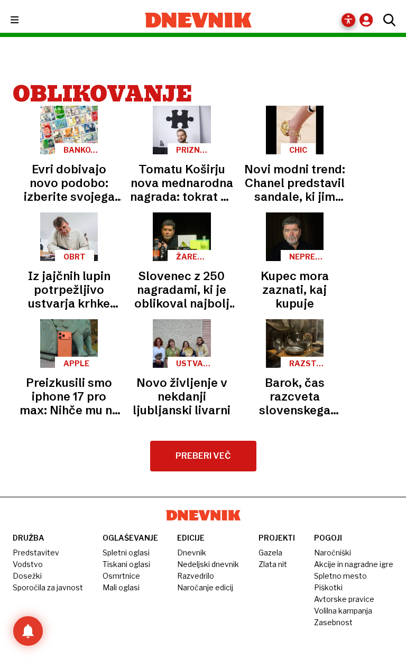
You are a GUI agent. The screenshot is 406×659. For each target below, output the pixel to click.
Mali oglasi (121, 587)
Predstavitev (36, 552)
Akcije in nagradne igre (353, 564)
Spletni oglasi (126, 552)
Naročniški (332, 552)
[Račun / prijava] (368, 19)
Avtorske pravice (344, 599)
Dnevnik (191, 552)
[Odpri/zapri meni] (24, 20)
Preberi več (203, 456)
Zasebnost (333, 622)
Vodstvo (28, 564)
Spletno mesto (340, 575)
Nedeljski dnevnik (208, 564)
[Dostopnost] (348, 20)
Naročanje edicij (205, 587)
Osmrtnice (121, 575)
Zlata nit (273, 564)
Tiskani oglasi (126, 564)
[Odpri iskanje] (386, 20)
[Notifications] (28, 631)
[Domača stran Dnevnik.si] (198, 20)
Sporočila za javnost (48, 587)
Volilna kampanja (343, 610)
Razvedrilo (195, 575)
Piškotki (328, 587)
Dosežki (27, 575)
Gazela (270, 552)
